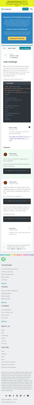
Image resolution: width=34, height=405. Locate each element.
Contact (3, 341)
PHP (4, 48)
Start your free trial (17, 38)
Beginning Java (5, 298)
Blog (2, 333)
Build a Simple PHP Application (17, 48)
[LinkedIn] (17, 395)
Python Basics (5, 315)
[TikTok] (24, 395)
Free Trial (25, 9)
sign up (19, 248)
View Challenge (25, 48)
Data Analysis (5, 277)
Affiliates (3, 354)
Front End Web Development (9, 269)
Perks (2, 356)
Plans (2, 351)
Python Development (7, 274)
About (3, 330)
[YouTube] (10, 395)
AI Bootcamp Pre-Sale (13, 1)
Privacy (15, 399)
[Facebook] (13, 395)
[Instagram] (20, 395)
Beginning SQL (5, 296)
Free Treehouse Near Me (8, 362)
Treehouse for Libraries (8, 364)
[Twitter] (6, 395)
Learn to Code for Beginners (9, 290)
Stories (3, 338)
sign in (13, 248)
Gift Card (3, 343)
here (26, 25)
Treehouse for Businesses (8, 367)
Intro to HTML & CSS (7, 312)
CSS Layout (4, 317)
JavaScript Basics (6, 309)
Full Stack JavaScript (7, 271)
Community (4, 335)
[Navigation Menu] (31, 9)
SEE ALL (4, 283)
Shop (2, 359)
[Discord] (28, 395)
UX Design (4, 279)
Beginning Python (6, 293)
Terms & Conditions (6, 399)
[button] (4, 3)
